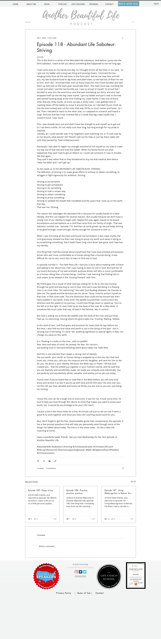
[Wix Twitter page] (84, 572)
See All (133, 481)
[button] (133, 22)
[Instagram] (76, 572)
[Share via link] (55, 461)
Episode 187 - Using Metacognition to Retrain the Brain (118, 492)
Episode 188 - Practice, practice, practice (77, 492)
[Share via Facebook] (38, 461)
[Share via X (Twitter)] (44, 461)
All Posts (27, 22)
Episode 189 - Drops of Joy (40, 490)
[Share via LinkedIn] (49, 461)
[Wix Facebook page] (80, 572)
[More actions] (122, 37)
